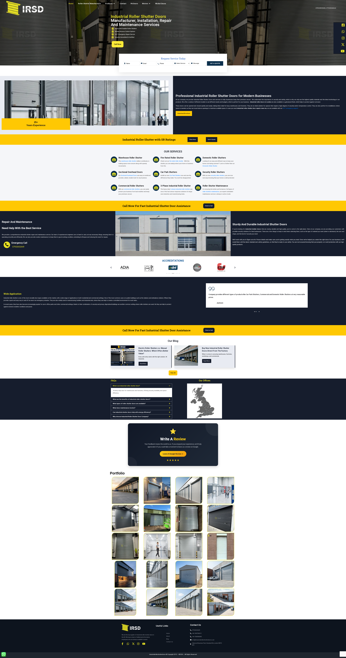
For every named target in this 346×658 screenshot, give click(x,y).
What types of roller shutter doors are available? (129, 403)
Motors (145, 4)
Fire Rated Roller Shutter (172, 158)
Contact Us (169, 641)
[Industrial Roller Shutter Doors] (24, 8)
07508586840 (331, 8)
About (168, 636)
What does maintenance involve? (124, 408)
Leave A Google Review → (173, 454)
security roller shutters (218, 175)
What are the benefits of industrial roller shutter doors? (131, 399)
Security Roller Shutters (214, 172)
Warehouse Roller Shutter (130, 158)
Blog (167, 639)
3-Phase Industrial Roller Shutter (176, 186)
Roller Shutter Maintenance (215, 186)
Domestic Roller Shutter (210, 166)
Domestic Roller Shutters (214, 158)
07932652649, (321, 8)
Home (71, 4)
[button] (111, 267)
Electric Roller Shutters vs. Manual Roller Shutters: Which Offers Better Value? (153, 351)
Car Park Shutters (169, 172)
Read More (143, 363)
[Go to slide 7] (176, 273)
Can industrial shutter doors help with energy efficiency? (132, 412)
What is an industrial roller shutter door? (126, 386)
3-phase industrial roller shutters (180, 189)
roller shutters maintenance (211, 191)
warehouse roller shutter (128, 161)
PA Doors (134, 4)
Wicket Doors (160, 4)
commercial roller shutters (132, 189)
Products (109, 4)
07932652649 (18, 247)
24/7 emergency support (290, 108)
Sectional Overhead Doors (130, 172)
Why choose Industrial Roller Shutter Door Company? (131, 416)
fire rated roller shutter (176, 161)
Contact (123, 4)
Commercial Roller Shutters (131, 186)
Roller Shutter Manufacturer (89, 4)
